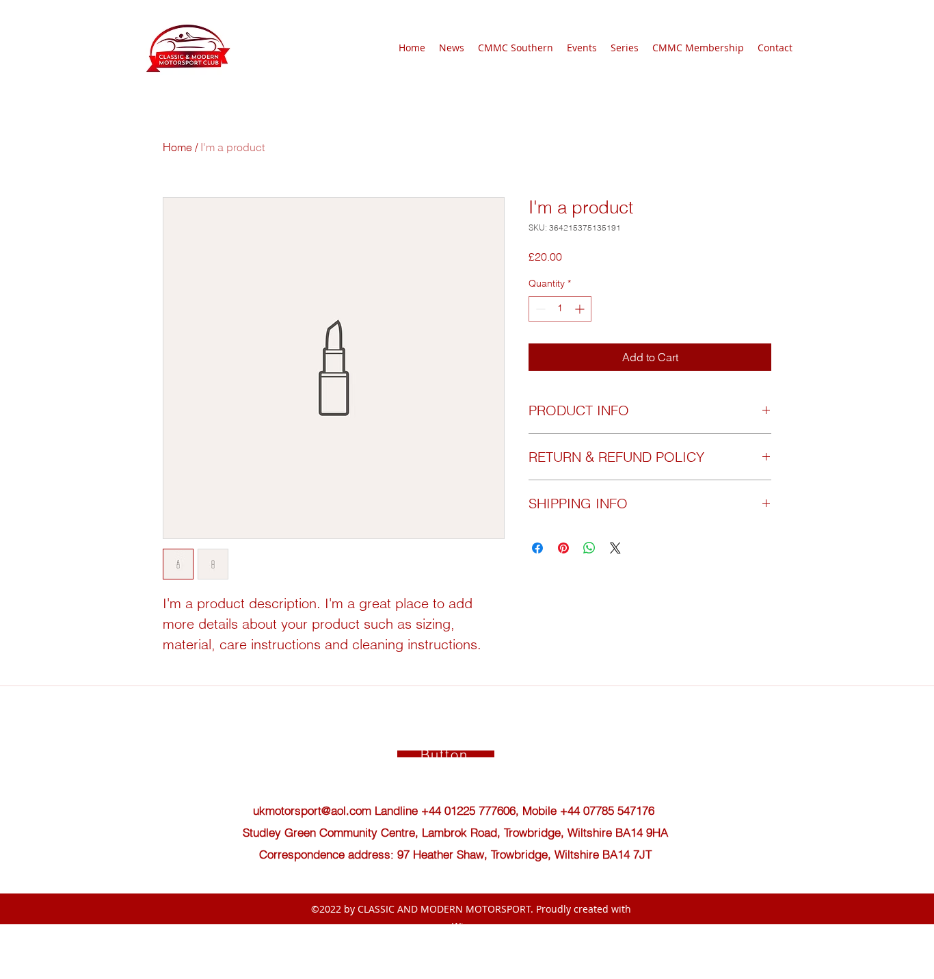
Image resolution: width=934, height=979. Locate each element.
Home (177, 147)
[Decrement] (539, 309)
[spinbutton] (560, 309)
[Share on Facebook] (537, 548)
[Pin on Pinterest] (563, 548)
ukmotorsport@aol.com (312, 810)
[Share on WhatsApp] (589, 548)
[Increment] (580, 309)
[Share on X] (615, 548)
